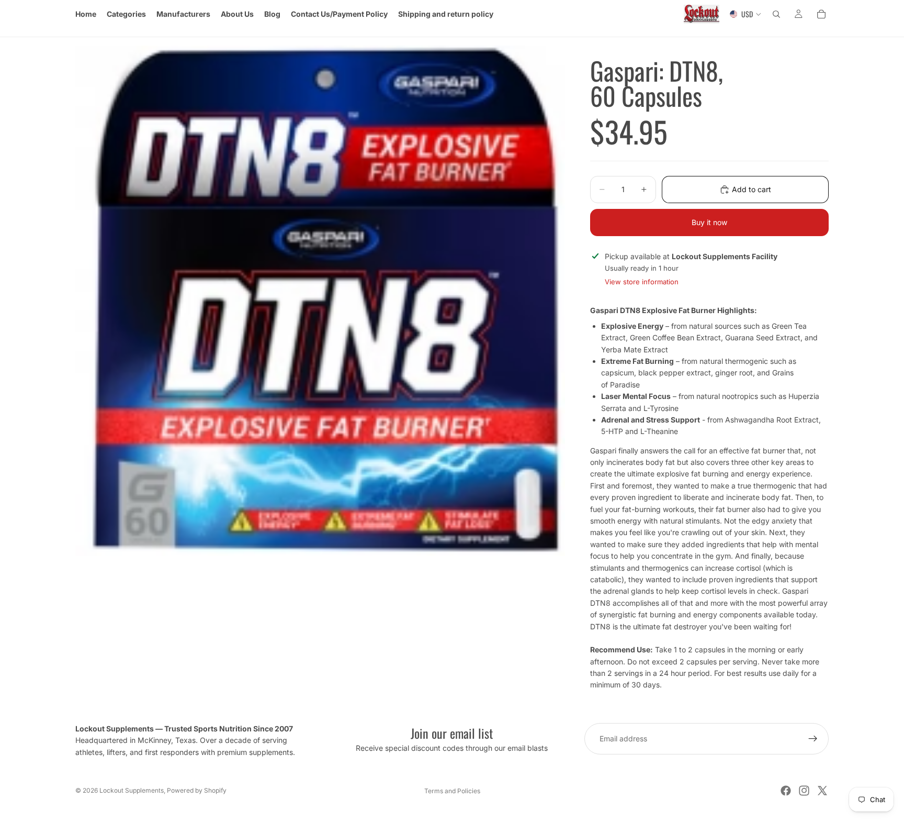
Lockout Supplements (131, 790)
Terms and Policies (452, 791)
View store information (642, 281)
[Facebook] (785, 790)
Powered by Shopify (197, 790)
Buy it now (709, 222)
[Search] (776, 14)
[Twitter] (822, 790)
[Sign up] (813, 739)
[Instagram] (804, 790)
